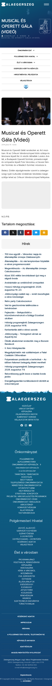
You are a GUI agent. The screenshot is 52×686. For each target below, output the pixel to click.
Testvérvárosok (26, 513)
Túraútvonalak (27, 604)
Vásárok (26, 598)
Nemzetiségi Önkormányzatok (26, 485)
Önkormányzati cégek (26, 499)
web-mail (26, 628)
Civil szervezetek (26, 576)
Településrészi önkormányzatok (26, 483)
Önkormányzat (25, 50)
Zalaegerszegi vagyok (27, 414)
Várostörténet (26, 409)
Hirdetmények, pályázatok (26, 75)
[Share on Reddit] (28, 232)
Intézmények (27, 573)
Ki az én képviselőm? (27, 471)
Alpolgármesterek (27, 462)
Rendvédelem (26, 596)
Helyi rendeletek (27, 491)
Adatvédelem (26, 647)
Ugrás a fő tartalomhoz (44, 1)
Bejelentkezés (26, 675)
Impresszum (26, 622)
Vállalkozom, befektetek (26, 420)
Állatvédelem (26, 510)
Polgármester (27, 459)
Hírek (23, 36)
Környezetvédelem (27, 507)
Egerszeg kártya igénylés (26, 68)
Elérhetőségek (26, 534)
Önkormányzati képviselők (25, 465)
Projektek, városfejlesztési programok (27, 496)
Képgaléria (26, 411)
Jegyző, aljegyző (26, 528)
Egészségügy (26, 584)
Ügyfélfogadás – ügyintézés (26, 539)
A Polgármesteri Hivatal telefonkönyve (26, 634)
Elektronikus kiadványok (26, 601)
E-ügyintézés (26, 536)
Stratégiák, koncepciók (26, 494)
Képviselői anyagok (26, 641)
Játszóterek (26, 590)
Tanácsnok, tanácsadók (27, 474)
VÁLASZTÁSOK (26, 81)
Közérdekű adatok (27, 542)
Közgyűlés (26, 477)
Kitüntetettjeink (27, 488)
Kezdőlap (9, 36)
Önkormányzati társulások (27, 502)
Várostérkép (26, 505)
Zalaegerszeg (18, 4)
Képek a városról (26, 571)
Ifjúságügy (26, 587)
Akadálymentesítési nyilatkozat (26, 653)
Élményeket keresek (26, 417)
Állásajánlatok (27, 582)
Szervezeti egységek (27, 531)
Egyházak (26, 579)
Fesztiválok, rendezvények (27, 562)
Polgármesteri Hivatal (24, 56)
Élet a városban (24, 62)
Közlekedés (26, 593)
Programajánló (27, 560)
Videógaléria (26, 568)
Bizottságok (26, 480)
